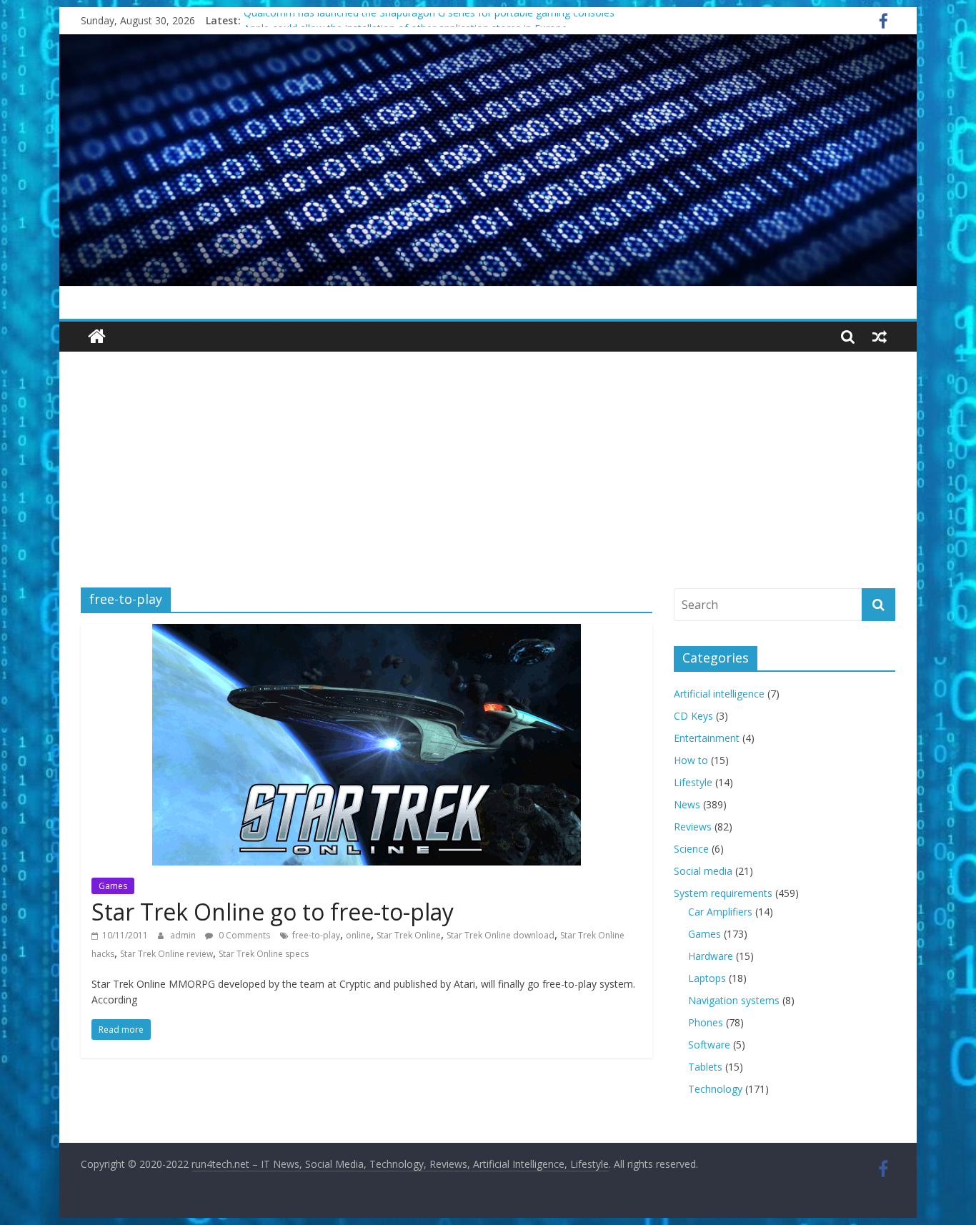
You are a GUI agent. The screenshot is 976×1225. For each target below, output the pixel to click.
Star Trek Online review (166, 954)
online (358, 935)
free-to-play (316, 935)
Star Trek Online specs (264, 954)
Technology (715, 1089)
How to (691, 760)
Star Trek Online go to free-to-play (272, 911)
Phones (705, 1022)
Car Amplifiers (720, 911)
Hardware (710, 956)
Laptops (707, 978)
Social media (703, 871)
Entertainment (707, 738)
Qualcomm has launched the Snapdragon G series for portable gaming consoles (429, 20)
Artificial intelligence (719, 693)
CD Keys (693, 716)
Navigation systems (734, 1000)
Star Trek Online (409, 935)
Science (691, 848)
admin (184, 935)
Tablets (705, 1066)
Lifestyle (693, 782)
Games (113, 886)
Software (709, 1044)
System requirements (723, 893)
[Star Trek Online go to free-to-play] (366, 632)
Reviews (693, 826)
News (687, 804)
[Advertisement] (488, 459)
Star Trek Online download (500, 935)
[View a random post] (879, 337)
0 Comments (243, 935)
